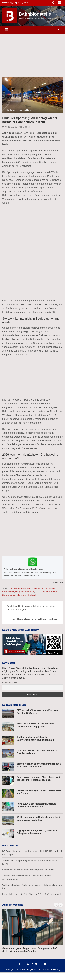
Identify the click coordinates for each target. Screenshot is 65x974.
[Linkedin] (28, 964)
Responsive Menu (53, 2)
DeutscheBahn (34, 588)
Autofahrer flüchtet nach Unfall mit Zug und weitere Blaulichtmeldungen (31, 607)
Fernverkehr (8, 591)
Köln (32, 591)
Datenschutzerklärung (49, 969)
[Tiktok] (32, 964)
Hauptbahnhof (22, 591)
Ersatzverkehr (49, 588)
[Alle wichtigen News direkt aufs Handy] (32, 567)
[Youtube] (45, 964)
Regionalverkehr (49, 591)
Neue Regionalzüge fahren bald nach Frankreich (34, 619)
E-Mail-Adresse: (10, 682)
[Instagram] (23, 964)
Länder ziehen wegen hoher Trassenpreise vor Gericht (28, 869)
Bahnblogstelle (35, 14)
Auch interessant (12, 904)
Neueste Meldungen (14, 704)
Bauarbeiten (20, 588)
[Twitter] (36, 964)
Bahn (10, 588)
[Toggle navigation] (6, 30)
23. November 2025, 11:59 (17, 127)
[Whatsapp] (41, 964)
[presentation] (56, 905)
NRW (38, 591)
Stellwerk (32, 595)
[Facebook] (19, 964)
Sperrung (21, 595)
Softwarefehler (9, 595)
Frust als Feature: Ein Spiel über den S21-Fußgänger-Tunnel (31, 894)
